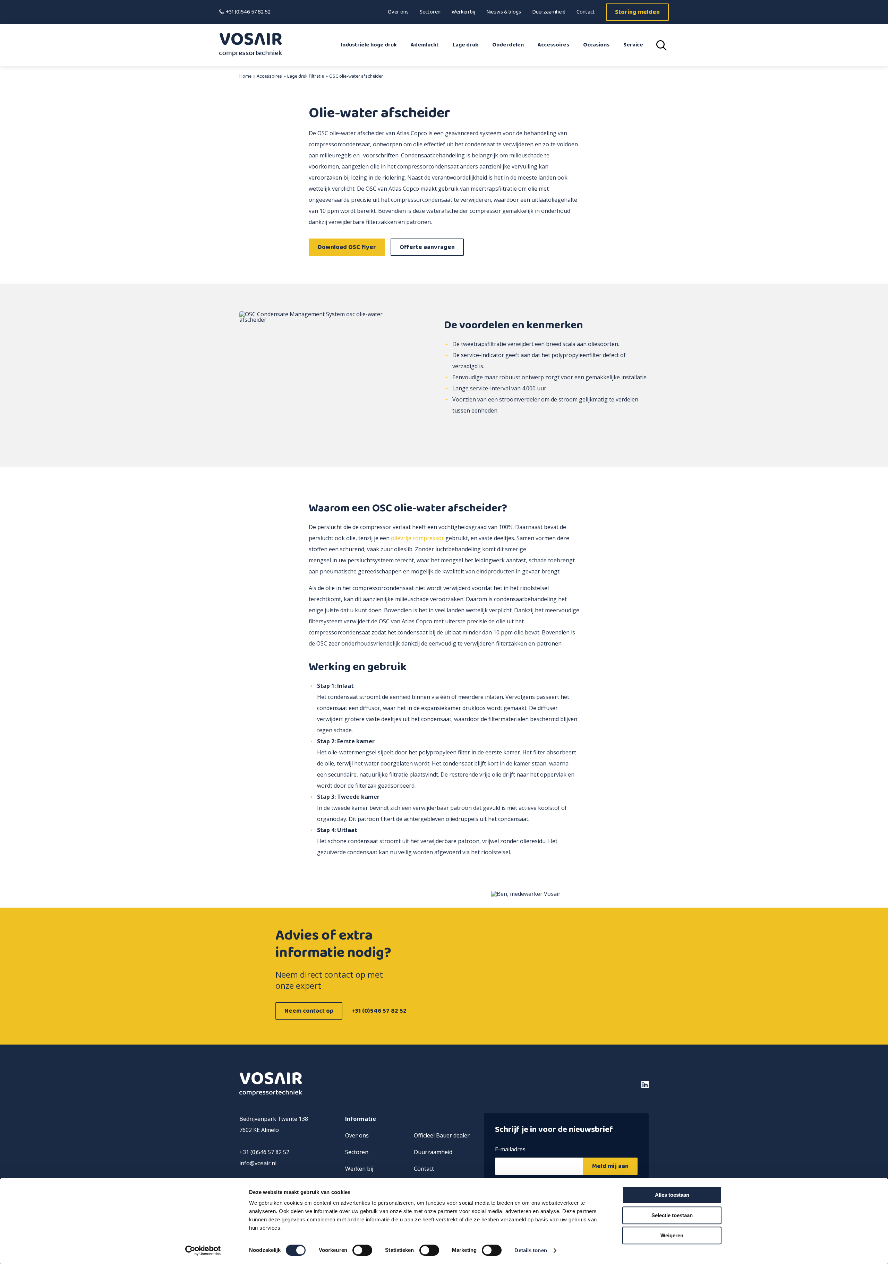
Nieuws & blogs (503, 12)
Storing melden (637, 12)
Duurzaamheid (548, 12)
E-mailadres (510, 1149)
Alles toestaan (672, 1195)
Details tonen (530, 1250)
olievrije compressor (417, 538)
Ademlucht (425, 45)
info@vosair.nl (257, 1163)
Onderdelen (508, 45)
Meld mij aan (610, 1166)
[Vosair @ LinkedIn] (600, 1084)
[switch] (362, 1250)
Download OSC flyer (347, 247)
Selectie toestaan (672, 1215)
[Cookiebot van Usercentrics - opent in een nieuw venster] (203, 1250)
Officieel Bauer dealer (442, 1135)
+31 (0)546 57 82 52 (248, 12)
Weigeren (671, 1235)
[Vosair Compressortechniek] (250, 45)
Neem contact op (308, 1011)
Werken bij (463, 12)
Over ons (398, 12)
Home (245, 76)
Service (633, 45)
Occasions (596, 45)
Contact (586, 12)
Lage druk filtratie (305, 76)
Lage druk (465, 45)
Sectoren (430, 12)
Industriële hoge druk (369, 45)
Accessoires (553, 45)
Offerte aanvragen (427, 247)
